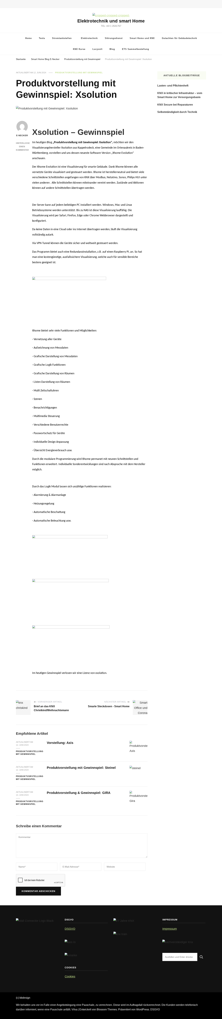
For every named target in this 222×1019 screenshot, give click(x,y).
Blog (112, 49)
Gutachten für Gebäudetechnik (179, 38)
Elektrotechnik (89, 38)
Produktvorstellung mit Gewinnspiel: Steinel (81, 767)
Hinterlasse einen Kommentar (23, 146)
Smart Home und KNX (142, 38)
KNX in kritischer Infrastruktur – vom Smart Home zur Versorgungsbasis (179, 95)
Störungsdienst (114, 38)
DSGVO (70, 928)
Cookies (70, 976)
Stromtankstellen (62, 38)
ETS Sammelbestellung (135, 49)
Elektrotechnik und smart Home (111, 21)
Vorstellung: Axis (60, 743)
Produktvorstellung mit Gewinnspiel (79, 73)
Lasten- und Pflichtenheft (172, 85)
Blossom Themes (107, 1009)
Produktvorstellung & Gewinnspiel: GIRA (78, 793)
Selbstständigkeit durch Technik (177, 112)
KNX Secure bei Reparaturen (175, 104)
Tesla (42, 38)
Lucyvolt (97, 49)
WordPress (142, 1009)
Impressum (169, 928)
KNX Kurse (79, 49)
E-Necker (22, 135)
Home (28, 38)
